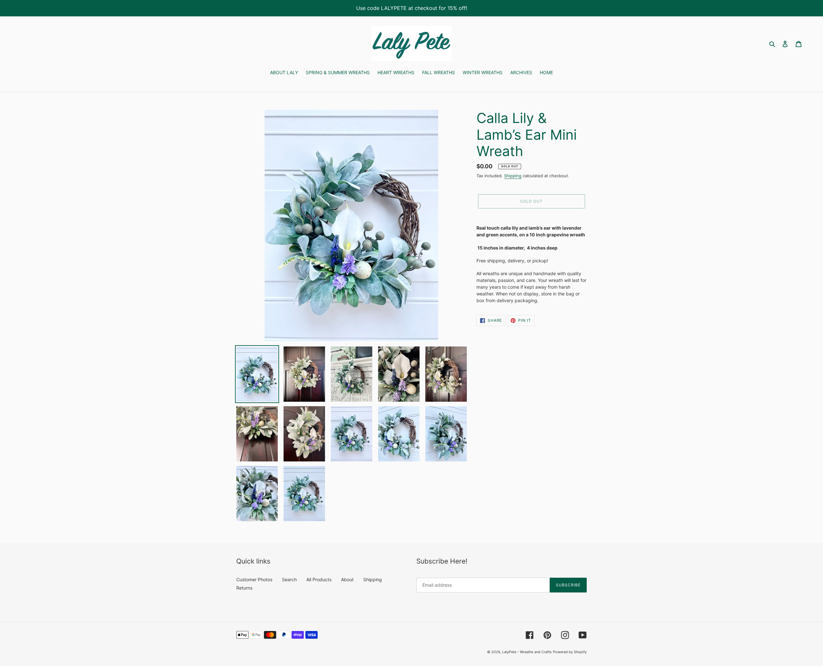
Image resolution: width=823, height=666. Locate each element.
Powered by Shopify (570, 652)
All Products (318, 579)
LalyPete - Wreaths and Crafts (527, 652)
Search (289, 579)
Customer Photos (254, 579)
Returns (244, 588)
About (347, 579)
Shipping (512, 175)
